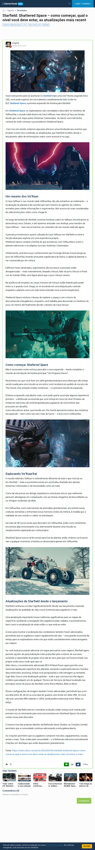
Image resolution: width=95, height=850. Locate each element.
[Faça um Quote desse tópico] (72, 764)
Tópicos (10, 10)
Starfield (46, 25)
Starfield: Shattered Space (12, 25)
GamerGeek (13, 3)
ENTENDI (86, 846)
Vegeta (15, 43)
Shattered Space (18, 103)
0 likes (85, 764)
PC (25, 25)
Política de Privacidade (54, 845)
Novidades (22, 10)
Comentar (84, 800)
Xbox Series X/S (34, 25)
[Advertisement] (47, 33)
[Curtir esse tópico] (78, 764)
